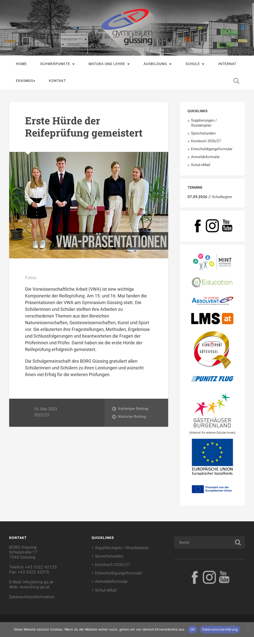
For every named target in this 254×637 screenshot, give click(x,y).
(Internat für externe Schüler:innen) (212, 432)
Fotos (30, 277)
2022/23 (41, 415)
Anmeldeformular (205, 157)
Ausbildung (155, 64)
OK (192, 629)
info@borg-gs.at (38, 581)
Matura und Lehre (107, 64)
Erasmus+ (25, 81)
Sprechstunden (203, 133)
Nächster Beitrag (132, 416)
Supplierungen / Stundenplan (204, 123)
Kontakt (57, 81)
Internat (227, 64)
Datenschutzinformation (31, 596)
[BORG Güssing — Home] (127, 28)
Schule (193, 64)
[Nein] (247, 629)
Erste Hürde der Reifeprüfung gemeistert (84, 126)
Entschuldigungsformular (211, 149)
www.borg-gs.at (35, 586)
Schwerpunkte (55, 64)
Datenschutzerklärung (220, 629)
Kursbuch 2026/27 (206, 141)
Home (21, 64)
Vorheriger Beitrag (133, 408)
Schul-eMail (200, 165)
